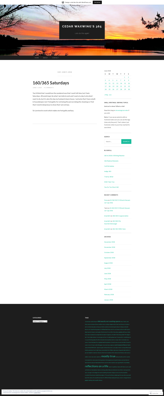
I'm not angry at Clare (102, 337)
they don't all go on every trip (114, 372)
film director (104, 332)
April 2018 (107, 284)
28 (121, 89)
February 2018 (109, 294)
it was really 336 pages (97, 345)
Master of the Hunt (102, 352)
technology (94, 372)
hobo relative (93, 337)
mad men (95, 352)
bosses (86, 329)
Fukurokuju (116, 332)
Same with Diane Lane (122, 366)
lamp (100, 350)
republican (114, 366)
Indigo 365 (107, 171)
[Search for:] (117, 141)
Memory (122, 352)
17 (105, 86)
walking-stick (92, 380)
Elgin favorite (88, 332)
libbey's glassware (114, 350)
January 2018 (108, 300)
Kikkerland (128, 347)
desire (122, 329)
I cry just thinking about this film (92, 339)
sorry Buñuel (114, 370)
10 (105, 83)
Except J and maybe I (96, 332)
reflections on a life (96, 366)
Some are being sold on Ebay (104, 370)
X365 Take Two (109, 182)
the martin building (102, 372)
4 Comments (49, 87)
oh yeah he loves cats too (119, 360)
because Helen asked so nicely (104, 326)
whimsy (100, 380)
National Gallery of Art (121, 356)
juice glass (115, 347)
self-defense (88, 370)
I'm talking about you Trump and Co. (115, 337)
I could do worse (127, 337)
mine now (91, 356)
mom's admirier (97, 356)
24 (105, 89)
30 (129, 89)
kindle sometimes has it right (92, 350)
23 (129, 86)
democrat (118, 329)
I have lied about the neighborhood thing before (99, 342)
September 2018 (109, 258)
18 (109, 86)
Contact (55, 58)
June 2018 (107, 273)
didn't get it (127, 329)
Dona (106, 200)
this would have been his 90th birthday (102, 377)
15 (125, 83)
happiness (109, 334)
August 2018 (108, 263)
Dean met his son (112, 329)
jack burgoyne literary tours (122, 345)
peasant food (95, 362)
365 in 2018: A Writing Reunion (114, 155)
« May (106, 95)
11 (109, 83)
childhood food (104, 329)
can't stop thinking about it (94, 329)
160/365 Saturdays (51, 82)
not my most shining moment (99, 360)
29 (125, 89)
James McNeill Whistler (90, 347)
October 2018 (109, 252)
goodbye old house (123, 332)
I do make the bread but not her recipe (109, 339)
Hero (88, 337)
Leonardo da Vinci (105, 350)
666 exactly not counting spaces (109, 321)
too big (113, 377)
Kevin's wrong (122, 347)
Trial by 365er (108, 177)
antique (108, 324)
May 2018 (107, 279)
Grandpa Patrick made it (101, 334)
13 (117, 83)
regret (110, 366)
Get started (97, 2)
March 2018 (108, 289)
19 (113, 86)
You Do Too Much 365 (111, 187)
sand (130, 366)
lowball (90, 352)
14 (121, 83)
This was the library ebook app (112, 375)
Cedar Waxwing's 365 (82, 26)
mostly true (108, 356)
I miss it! (90, 345)
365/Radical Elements (111, 161)
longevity (121, 350)
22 (125, 86)
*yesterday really (89, 321)
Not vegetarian (109, 360)
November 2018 (109, 247)
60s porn (95, 321)
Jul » (110, 95)
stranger (90, 372)
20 (117, 86)
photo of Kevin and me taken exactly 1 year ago (109, 362)
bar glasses (94, 326)
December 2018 (109, 242)
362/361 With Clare (119, 229)
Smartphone (94, 370)
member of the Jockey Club (113, 352)
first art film (110, 332)
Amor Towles (123, 321)
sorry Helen (120, 370)
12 (113, 83)
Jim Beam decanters (108, 347)
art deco (89, 326)
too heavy (117, 377)
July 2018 (107, 268)
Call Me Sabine (109, 166)
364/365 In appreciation (120, 216)
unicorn (121, 377)
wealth (96, 380)
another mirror (102, 324)
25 (109, 89)
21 (121, 86)
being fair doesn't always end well (120, 326)
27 (117, 89)
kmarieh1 (107, 216)
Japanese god (100, 347)
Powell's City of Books (125, 362)
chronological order (121, 110)
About (45, 58)
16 (129, 83)
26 (113, 89)
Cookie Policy (37, 392)
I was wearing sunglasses (109, 345)
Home (37, 58)
